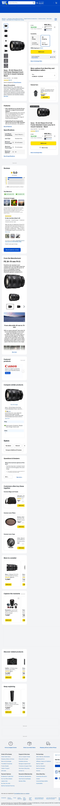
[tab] (8, 446)
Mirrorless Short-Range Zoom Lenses (15, 19)
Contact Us (21, 770)
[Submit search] (33, 2)
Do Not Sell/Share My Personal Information (39, 798)
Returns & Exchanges (6, 761)
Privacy (14, 797)
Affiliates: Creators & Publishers (43, 761)
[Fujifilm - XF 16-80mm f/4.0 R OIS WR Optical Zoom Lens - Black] (35, 93)
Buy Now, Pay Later (5, 783)
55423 (41, 48)
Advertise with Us (40, 759)
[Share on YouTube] (56, 778)
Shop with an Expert (23, 759)
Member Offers (22, 781)
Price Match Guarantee (6, 763)
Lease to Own (4, 781)
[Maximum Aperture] (13, 151)
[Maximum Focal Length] (13, 147)
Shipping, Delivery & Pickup (7, 759)
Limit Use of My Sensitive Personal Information (51, 798)
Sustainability (39, 783)
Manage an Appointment (24, 763)
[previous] (5, 230)
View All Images (14, 404)
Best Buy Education (40, 766)
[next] (24, 230)
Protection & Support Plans (25, 766)
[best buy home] (4, 2)
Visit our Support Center (24, 756)
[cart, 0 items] (56, 3)
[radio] (35, 40)
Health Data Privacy (30, 798)
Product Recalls (5, 766)
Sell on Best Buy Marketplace (43, 756)
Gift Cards (3, 770)
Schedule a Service (23, 761)
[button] (41, 28)
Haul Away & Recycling (24, 768)
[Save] (54, 52)
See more (6, 96)
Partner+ (38, 770)
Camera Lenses (41, 18)
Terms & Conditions (10, 798)
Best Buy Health (40, 763)
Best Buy (4, 18)
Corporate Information (41, 776)
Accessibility (3, 797)
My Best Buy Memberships (25, 776)
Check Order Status (5, 756)
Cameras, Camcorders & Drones (15, 18)
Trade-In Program (5, 768)
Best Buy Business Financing (7, 785)
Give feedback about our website (21, 793)
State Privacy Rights (24, 798)
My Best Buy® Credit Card (7, 776)
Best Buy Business (40, 768)
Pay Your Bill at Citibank (6, 778)
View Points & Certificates (25, 778)
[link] (12, 250)
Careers (38, 778)
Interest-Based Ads (20, 798)
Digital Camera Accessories (30, 18)
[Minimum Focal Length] (13, 142)
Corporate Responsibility (42, 781)
